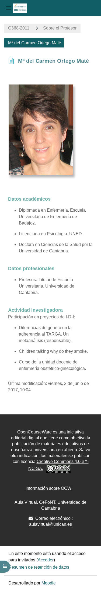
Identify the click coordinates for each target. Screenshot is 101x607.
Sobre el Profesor (59, 28)
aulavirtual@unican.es (50, 524)
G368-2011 (18, 28)
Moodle (48, 583)
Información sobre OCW (48, 488)
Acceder (46, 560)
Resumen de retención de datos (38, 567)
